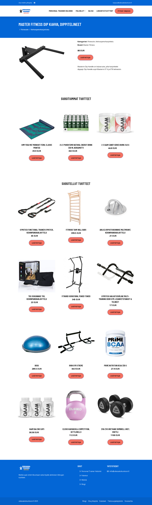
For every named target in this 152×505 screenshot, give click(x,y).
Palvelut (84, 475)
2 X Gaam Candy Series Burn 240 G (115, 145)
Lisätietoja (85, 57)
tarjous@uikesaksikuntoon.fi (122, 3)
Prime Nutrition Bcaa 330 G (115, 365)
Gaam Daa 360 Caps (36, 429)
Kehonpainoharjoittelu (40, 29)
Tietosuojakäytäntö (115, 501)
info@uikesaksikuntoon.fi (119, 471)
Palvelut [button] (80, 11)
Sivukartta (129, 501)
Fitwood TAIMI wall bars (76, 229)
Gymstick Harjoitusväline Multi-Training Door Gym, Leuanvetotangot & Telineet (115, 299)
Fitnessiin (25, 29)
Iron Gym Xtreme (76, 365)
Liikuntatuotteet (105, 11)
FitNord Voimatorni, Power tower (76, 296)
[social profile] (34, 3)
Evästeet (102, 501)
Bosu (37, 365)
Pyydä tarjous (124, 11)
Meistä (84, 480)
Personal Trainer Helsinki (61, 11)
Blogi (90, 11)
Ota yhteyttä (93, 501)
